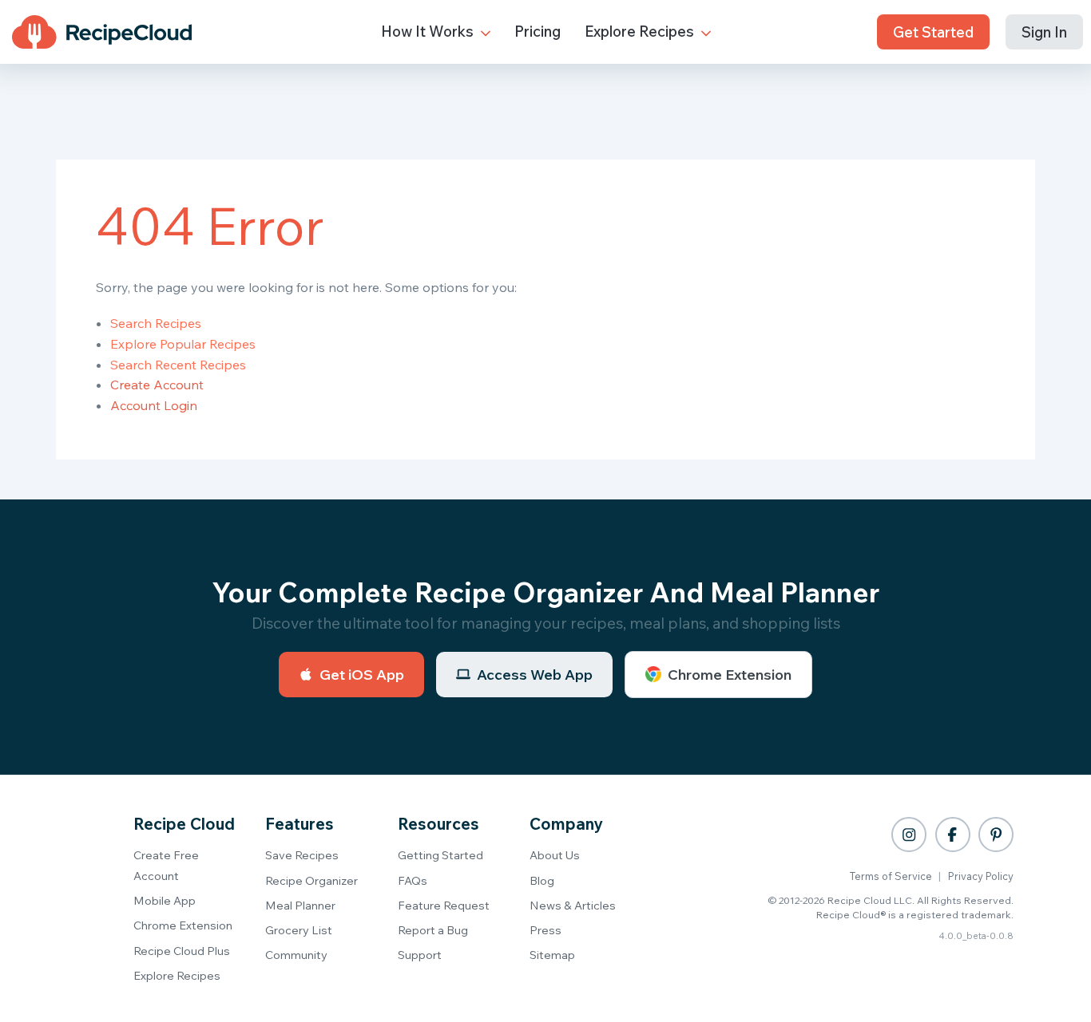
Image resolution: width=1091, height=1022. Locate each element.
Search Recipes (155, 323)
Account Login (153, 405)
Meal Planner (300, 905)
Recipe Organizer (311, 880)
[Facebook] (952, 834)
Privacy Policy (981, 876)
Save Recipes (302, 854)
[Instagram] (908, 834)
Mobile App (164, 900)
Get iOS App (361, 674)
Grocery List (298, 929)
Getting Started (440, 854)
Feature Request (444, 905)
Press (545, 929)
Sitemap (552, 954)
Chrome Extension (729, 674)
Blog (542, 880)
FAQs (412, 880)
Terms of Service (891, 876)
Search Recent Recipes (178, 365)
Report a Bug (433, 929)
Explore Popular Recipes (183, 344)
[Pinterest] (996, 834)
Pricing (537, 31)
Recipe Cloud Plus (181, 950)
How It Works (429, 31)
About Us (555, 854)
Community (296, 954)
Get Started (933, 31)
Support (420, 954)
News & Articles (573, 905)
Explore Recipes (641, 31)
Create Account (157, 385)
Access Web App (535, 674)
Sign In (1044, 31)
